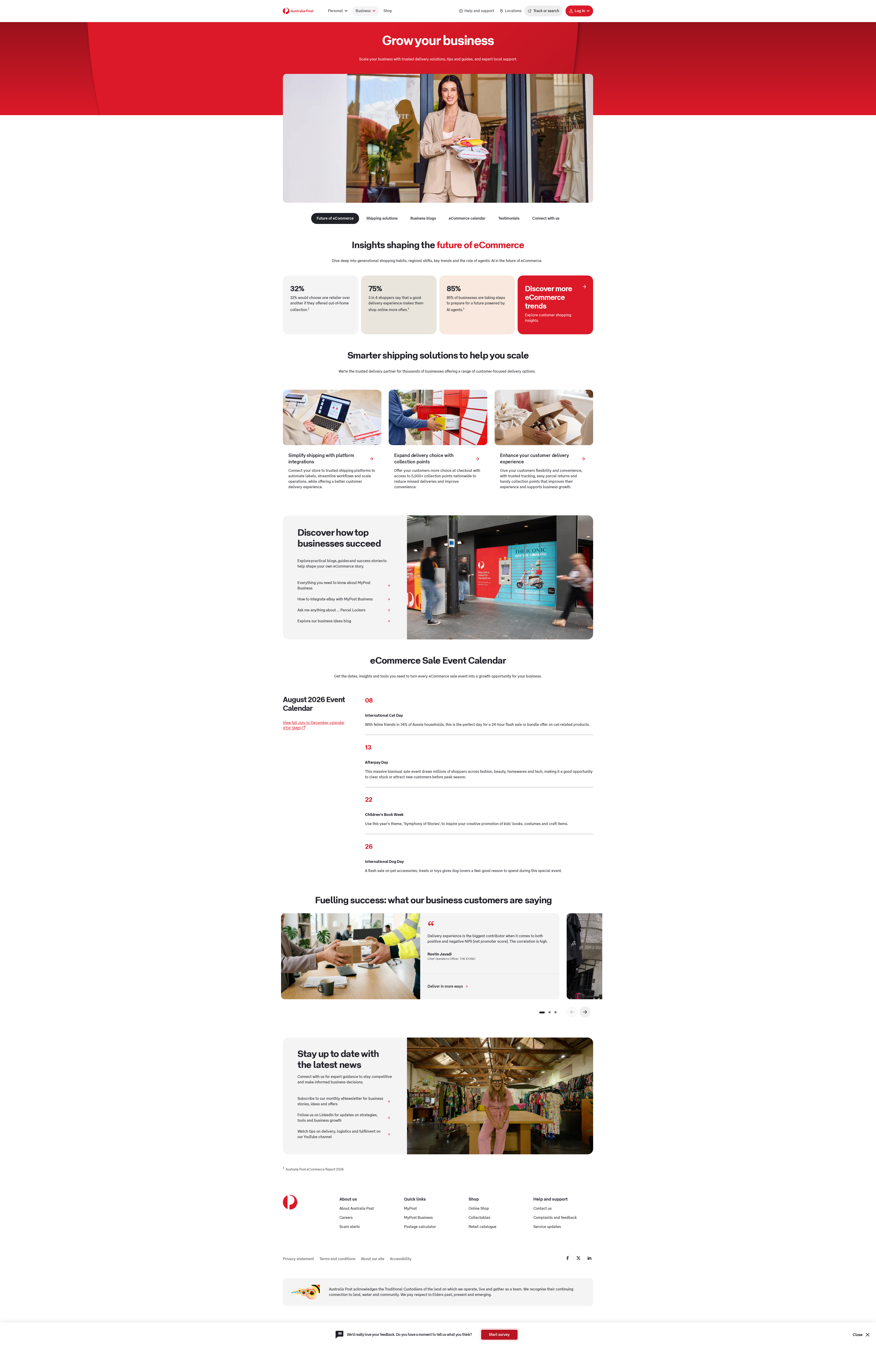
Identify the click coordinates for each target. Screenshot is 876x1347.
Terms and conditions (337, 1259)
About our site (372, 1259)
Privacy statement (298, 1259)
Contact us (542, 1208)
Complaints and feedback (555, 1218)
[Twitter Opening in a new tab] (578, 1258)
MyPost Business (418, 1218)
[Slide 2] (549, 1012)
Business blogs (423, 218)
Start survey (499, 1335)
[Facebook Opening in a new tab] (567, 1258)
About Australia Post (356, 1208)
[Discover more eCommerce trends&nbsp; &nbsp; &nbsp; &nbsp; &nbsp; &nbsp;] (584, 287)
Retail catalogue (482, 1227)
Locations (513, 11)
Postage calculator (420, 1227)
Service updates (547, 1227)
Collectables (479, 1218)
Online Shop (479, 1208)
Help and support (479, 11)
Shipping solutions (382, 218)
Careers (346, 1218)
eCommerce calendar (467, 218)
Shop (387, 11)
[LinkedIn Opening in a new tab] (589, 1258)
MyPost (410, 1208)
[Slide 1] (542, 1012)
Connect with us (545, 218)
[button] (584, 1012)
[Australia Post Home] (298, 11)
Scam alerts (349, 1227)
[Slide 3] (555, 1012)
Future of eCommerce (335, 218)
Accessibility (401, 1259)
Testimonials (508, 218)
